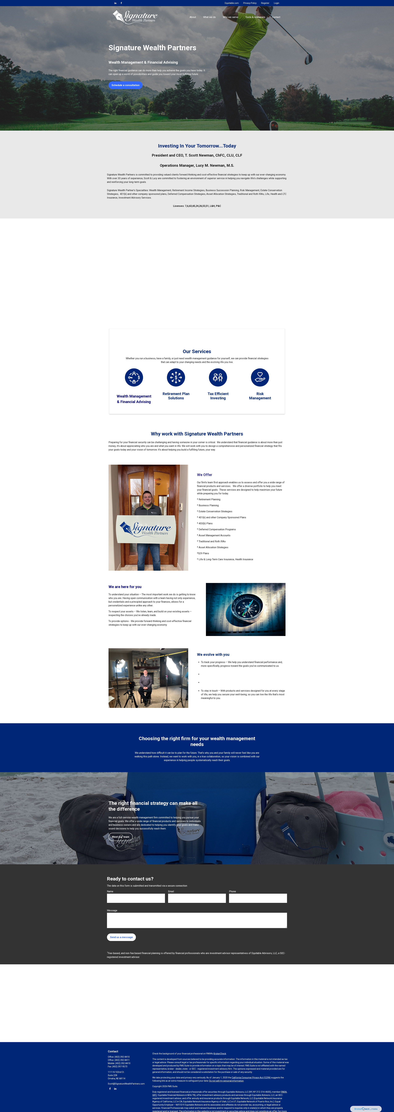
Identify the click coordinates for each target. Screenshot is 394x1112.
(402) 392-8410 (122, 1057)
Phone (232, 891)
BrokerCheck (220, 1053)
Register (265, 3)
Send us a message (121, 937)
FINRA (284, 1092)
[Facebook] (121, 3)
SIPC (154, 1095)
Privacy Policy (250, 3)
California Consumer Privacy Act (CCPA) (251, 1077)
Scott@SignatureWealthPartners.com (126, 1083)
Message (112, 910)
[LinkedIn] (115, 3)
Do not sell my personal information (226, 1081)
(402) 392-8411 (122, 1060)
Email (171, 891)
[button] (192, 17)
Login (276, 3)
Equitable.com (232, 3)
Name (110, 891)
